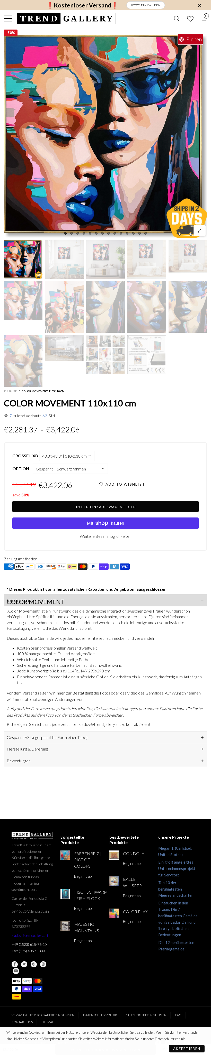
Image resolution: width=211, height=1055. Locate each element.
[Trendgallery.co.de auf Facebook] (15, 964)
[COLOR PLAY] (114, 913)
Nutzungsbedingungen (146, 1015)
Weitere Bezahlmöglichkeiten (105, 536)
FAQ (178, 1015)
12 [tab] (133, 233)
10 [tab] (121, 233)
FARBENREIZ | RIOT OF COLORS (87, 860)
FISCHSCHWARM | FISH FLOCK (88, 895)
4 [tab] (84, 233)
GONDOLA (133, 853)
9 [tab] (114, 233)
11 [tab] (127, 233)
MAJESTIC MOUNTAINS (86, 927)
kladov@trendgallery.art (30, 935)
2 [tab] (71, 233)
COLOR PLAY (135, 911)
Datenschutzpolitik (100, 1015)
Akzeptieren (186, 1049)
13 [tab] (139, 233)
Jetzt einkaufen (145, 5)
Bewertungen (19, 760)
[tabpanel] (105, 136)
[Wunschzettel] (190, 18)
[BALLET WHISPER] (114, 881)
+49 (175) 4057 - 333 (28, 951)
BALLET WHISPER (132, 882)
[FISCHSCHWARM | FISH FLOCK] (65, 894)
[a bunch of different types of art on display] (146, 354)
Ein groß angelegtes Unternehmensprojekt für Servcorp (176, 868)
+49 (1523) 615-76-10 (29, 944)
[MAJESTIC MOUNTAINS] (65, 926)
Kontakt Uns (22, 1022)
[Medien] (200, 230)
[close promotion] (199, 5)
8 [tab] (108, 233)
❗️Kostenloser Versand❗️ (82, 5)
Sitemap (47, 1022)
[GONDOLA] (114, 855)
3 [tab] (77, 233)
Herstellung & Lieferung (27, 748)
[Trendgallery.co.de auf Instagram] (43, 964)
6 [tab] (96, 233)
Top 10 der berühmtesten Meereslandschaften (176, 889)
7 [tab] (102, 233)
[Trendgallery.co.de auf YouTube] (16, 971)
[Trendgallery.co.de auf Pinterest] (34, 964)
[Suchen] (176, 18)
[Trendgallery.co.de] (66, 18)
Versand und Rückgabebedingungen (43, 1015)
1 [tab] (65, 233)
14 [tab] (145, 233)
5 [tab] (90, 233)
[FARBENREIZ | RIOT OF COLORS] (65, 855)
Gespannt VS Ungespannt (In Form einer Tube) (47, 737)
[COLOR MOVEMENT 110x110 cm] (105, 136)
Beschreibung (19, 600)
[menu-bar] (9, 18)
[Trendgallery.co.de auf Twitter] (24, 964)
